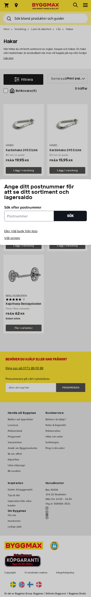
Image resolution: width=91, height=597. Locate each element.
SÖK (70, 216)
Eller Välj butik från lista (20, 231)
